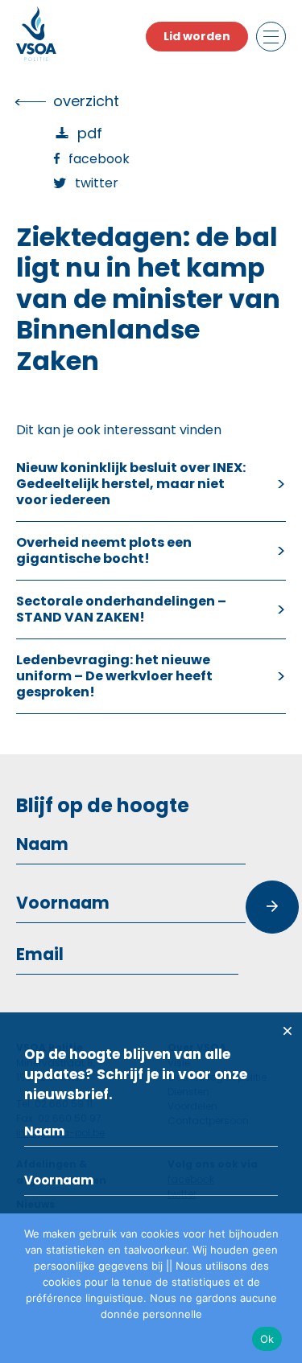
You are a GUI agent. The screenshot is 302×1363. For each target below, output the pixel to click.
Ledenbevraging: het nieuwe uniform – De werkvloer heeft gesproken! (114, 676)
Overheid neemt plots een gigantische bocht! (104, 550)
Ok (267, 1338)
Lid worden (196, 36)
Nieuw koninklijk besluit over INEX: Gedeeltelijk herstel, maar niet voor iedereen (131, 483)
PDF (89, 133)
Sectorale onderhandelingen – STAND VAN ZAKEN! (121, 609)
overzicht (86, 101)
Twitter (96, 183)
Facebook (99, 159)
